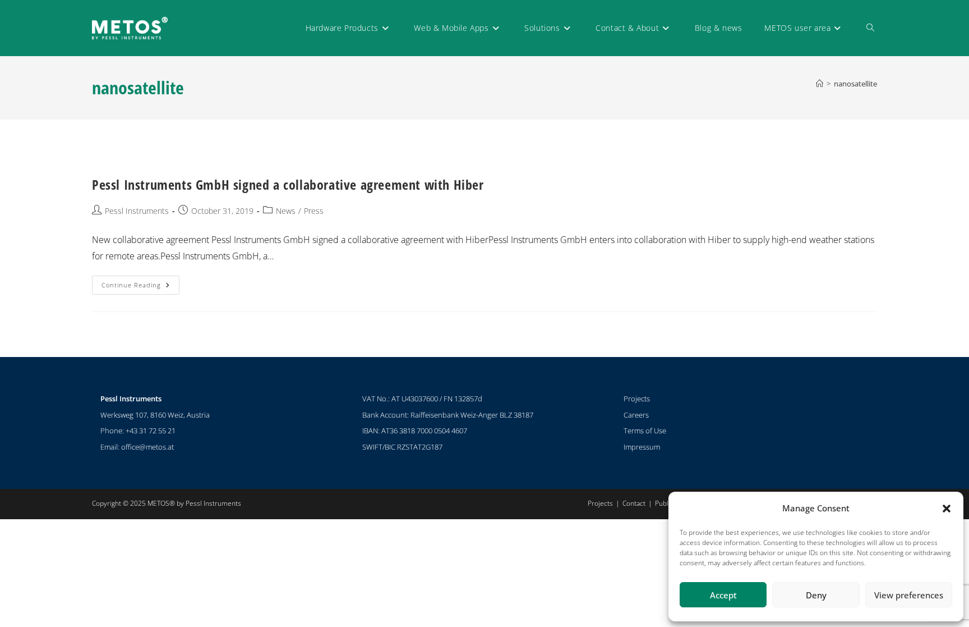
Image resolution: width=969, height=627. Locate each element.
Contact (633, 503)
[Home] (819, 84)
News (286, 210)
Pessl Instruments (137, 210)
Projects (637, 398)
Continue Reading (140, 282)
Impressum (642, 447)
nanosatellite (855, 84)
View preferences (908, 595)
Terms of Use (645, 430)
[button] (946, 508)
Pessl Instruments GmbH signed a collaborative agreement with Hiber (288, 184)
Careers (636, 415)
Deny (816, 595)
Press (314, 210)
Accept (723, 595)
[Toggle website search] (870, 28)
